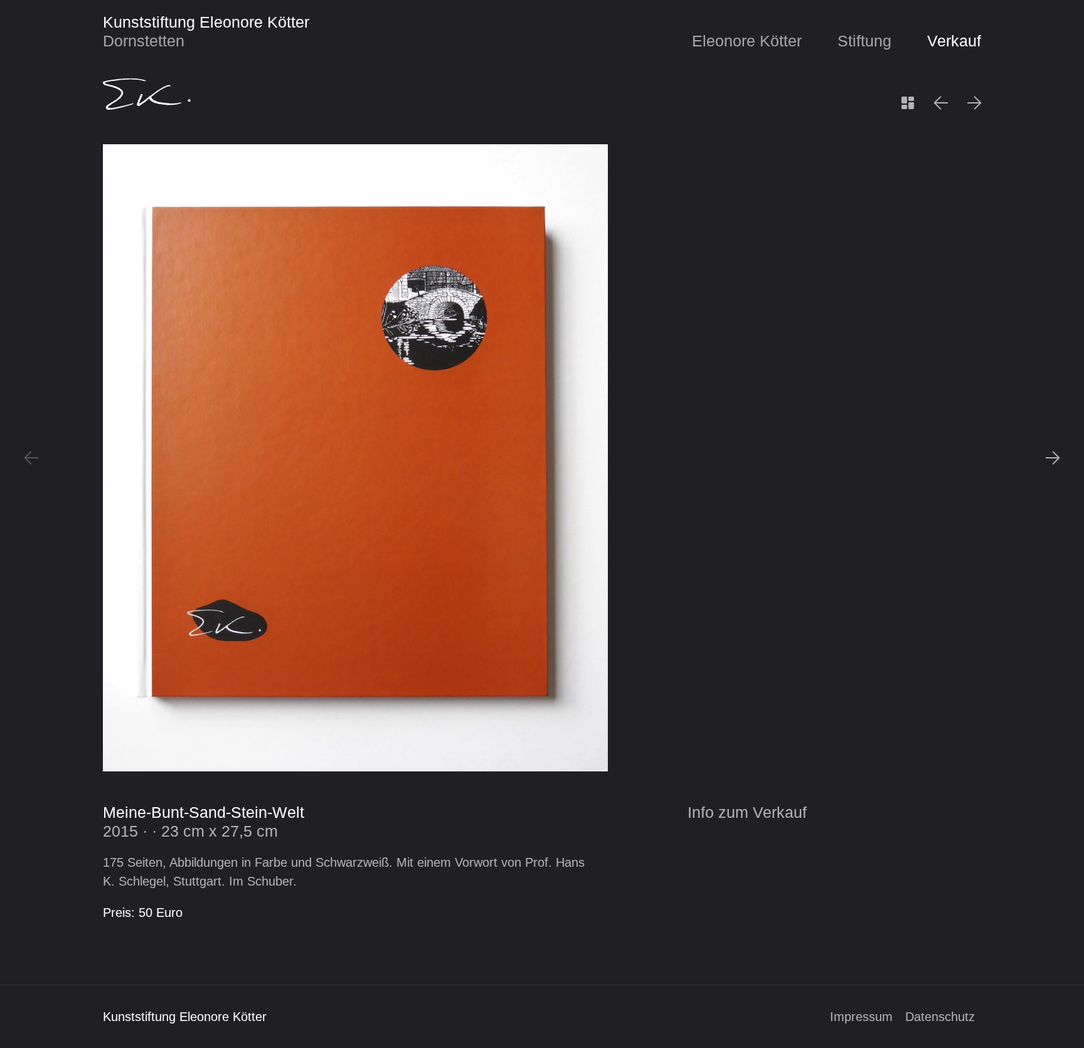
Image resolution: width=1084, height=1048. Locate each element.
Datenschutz (940, 1017)
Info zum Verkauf (747, 812)
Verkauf (954, 41)
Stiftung (864, 41)
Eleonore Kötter (747, 41)
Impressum (861, 1017)
